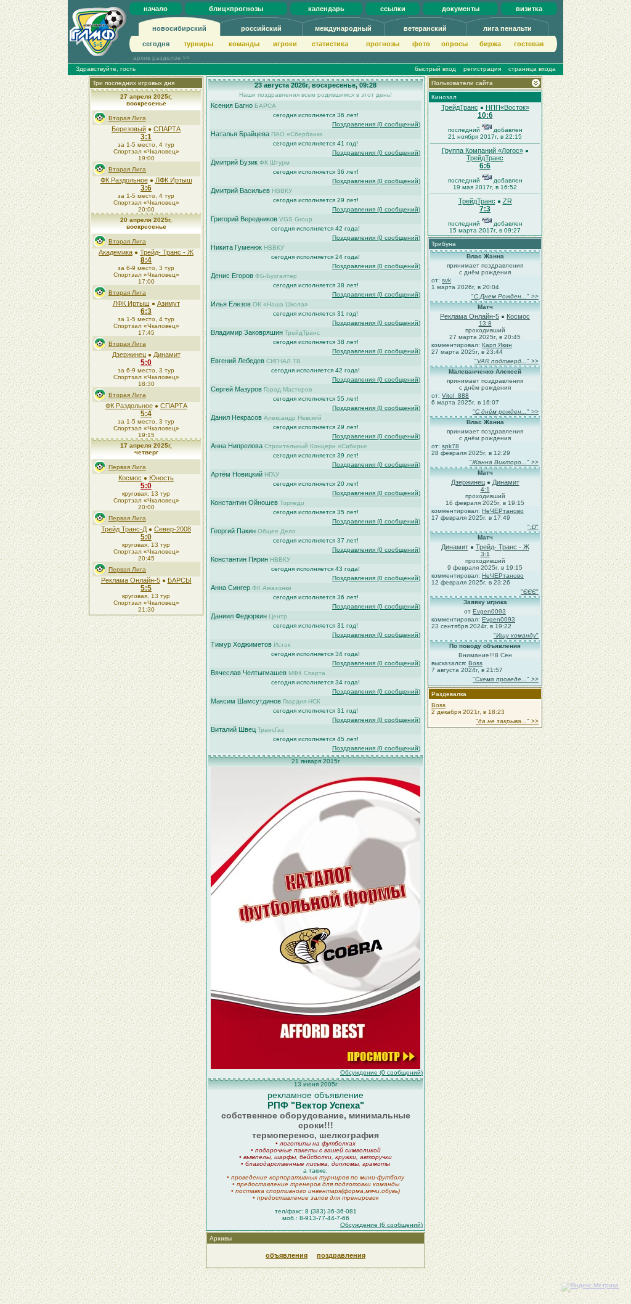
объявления (286, 1255)
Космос (130, 478)
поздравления (341, 1255)
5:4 (146, 413)
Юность (161, 478)
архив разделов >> (161, 57)
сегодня (155, 43)
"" (533, 526)
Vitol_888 (455, 395)
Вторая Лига (127, 118)
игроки (285, 43)
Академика (115, 252)
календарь (326, 8)
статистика (330, 43)
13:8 (485, 323)
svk (446, 280)
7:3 (485, 209)
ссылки (392, 8)
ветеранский (425, 28)
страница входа (532, 68)
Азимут (168, 303)
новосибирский (179, 28)
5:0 (146, 362)
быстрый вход (435, 68)
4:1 (485, 489)
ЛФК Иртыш (173, 180)
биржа (490, 43)
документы (460, 8)
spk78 (450, 446)
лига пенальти (507, 28)
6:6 (485, 166)
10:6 (485, 115)
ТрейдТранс (459, 107)
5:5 (146, 588)
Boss (475, 663)
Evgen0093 (489, 611)
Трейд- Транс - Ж (166, 252)
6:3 (146, 311)
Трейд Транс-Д (124, 529)
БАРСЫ (180, 580)
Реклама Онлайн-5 (130, 580)
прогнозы (382, 43)
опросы (454, 43)
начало (156, 8)
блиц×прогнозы (236, 8)
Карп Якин (497, 345)
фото (421, 43)
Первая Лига (127, 467)
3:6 (146, 188)
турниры (198, 43)
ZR (507, 201)
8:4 (146, 260)
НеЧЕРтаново (503, 510)
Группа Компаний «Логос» (482, 150)
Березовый (129, 129)
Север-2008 (172, 529)
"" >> (505, 296)
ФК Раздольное (124, 180)
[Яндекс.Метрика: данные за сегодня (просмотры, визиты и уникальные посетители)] (590, 1287)
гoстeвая (528, 43)
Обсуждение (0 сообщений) (381, 1072)
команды (244, 43)
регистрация (482, 68)
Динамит (167, 354)
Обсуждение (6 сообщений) (381, 1224)
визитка (529, 8)
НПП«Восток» (507, 107)
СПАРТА (167, 129)
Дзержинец (129, 354)
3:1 (146, 137)
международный (343, 28)
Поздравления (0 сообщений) (376, 124)
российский (261, 28)
